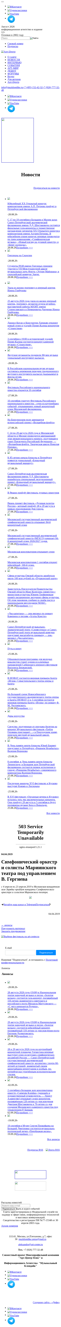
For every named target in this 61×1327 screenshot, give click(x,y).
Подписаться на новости (46, 188)
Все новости (53, 813)
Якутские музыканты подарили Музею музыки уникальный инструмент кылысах (33, 356)
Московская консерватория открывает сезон (31, 551)
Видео (11, 76)
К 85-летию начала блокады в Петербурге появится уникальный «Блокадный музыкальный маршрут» (30, 460)
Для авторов (14, 79)
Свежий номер (15, 43)
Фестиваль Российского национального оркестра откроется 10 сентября (29, 388)
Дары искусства (16, 716)
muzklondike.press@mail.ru (32, 1239)
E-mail (8, 948)
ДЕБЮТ (12, 71)
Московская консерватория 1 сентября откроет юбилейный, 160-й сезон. (32, 563)
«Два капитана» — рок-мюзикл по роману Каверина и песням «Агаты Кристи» (30, 615)
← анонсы (6, 925)
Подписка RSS (35, 1150)
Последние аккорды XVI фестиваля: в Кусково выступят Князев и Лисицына (32, 785)
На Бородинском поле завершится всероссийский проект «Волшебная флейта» (31, 421)
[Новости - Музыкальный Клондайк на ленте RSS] (53, 1150)
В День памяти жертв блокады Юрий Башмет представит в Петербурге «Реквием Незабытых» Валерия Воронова (33, 748)
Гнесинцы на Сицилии (20, 255)
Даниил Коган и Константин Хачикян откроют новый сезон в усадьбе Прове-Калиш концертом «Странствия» (33, 325)
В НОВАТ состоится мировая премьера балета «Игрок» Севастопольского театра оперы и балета (32, 681)
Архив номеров (9, 1226)
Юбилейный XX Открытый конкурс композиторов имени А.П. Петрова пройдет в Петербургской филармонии (32, 206)
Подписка (13, 46)
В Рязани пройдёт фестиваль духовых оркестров (33, 492)
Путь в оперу (15, 648)
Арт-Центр (13, 82)
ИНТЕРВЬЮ (14, 62)
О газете (12, 57)
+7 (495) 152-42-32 (33, 87)
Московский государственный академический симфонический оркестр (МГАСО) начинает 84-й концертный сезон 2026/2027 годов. (33, 538)
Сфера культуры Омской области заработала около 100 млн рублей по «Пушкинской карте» (33, 577)
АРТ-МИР (13, 68)
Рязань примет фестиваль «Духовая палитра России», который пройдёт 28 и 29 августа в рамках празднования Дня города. (31, 506)
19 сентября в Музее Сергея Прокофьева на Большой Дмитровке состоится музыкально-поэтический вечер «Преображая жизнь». (31, 1128)
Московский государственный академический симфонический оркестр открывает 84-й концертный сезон (32, 522)
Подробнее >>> (24, 247)
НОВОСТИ (14, 59)
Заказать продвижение (13, 931)
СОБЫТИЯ (14, 65)
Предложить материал (13, 928)
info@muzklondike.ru (12, 87)
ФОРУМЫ (13, 73)
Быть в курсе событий (28, 1208)
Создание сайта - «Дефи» (46, 1302)
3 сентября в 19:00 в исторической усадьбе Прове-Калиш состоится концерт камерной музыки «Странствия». (31, 342)
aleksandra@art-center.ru (30, 1244)
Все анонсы (53, 1139)
